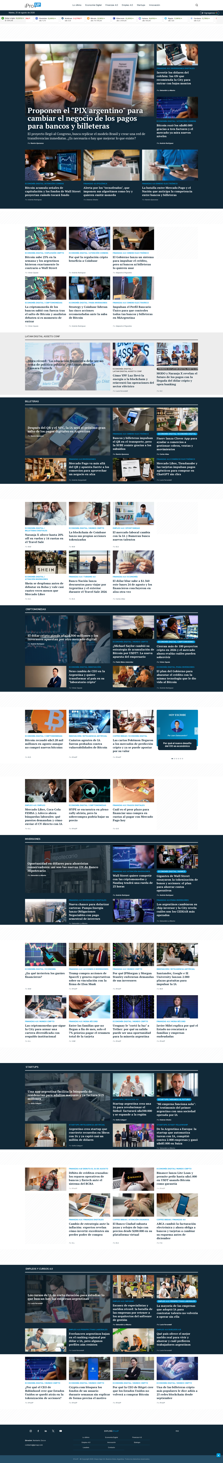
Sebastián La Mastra (167, 90)
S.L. (29, 829)
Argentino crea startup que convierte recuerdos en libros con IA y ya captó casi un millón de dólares (89, 1134)
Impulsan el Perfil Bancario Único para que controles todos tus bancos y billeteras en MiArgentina (133, 312)
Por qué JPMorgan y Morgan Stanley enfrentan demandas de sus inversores (133, 976)
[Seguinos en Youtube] (60, 1431)
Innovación (154, 5)
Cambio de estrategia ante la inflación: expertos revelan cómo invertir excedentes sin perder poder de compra (89, 1229)
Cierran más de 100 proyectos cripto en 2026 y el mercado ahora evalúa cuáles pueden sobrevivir (177, 651)
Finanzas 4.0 (111, 5)
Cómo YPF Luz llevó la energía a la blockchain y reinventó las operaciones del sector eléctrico (133, 381)
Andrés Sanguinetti (79, 480)
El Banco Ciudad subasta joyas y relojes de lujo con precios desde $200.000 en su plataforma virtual (132, 1229)
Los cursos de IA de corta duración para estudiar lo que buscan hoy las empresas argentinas (66, 1297)
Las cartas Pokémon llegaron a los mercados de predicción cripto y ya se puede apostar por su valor (133, 745)
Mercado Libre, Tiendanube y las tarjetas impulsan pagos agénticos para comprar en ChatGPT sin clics (177, 468)
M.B (29, 547)
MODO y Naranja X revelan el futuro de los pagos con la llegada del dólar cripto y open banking (177, 378)
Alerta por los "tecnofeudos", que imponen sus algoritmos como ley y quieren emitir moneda (108, 191)
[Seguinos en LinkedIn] (46, 1431)
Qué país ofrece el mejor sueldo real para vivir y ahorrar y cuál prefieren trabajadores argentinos (173, 1339)
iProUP (74, 757)
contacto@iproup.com (34, 1445)
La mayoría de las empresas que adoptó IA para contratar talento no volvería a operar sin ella (177, 1311)
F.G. (161, 1243)
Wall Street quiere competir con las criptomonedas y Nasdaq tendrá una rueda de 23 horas (133, 881)
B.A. (117, 547)
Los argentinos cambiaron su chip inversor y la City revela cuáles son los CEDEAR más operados (177, 909)
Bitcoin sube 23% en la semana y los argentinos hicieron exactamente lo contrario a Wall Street (42, 262)
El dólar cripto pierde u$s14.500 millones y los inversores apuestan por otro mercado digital (63, 637)
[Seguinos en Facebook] (38, 1431)
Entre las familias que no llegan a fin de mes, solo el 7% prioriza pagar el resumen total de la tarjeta (89, 1031)
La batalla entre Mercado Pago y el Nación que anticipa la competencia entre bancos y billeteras (167, 191)
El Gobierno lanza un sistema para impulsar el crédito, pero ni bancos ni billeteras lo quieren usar (133, 262)
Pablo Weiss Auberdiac (124, 662)
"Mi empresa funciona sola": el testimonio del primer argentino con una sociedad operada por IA (176, 1109)
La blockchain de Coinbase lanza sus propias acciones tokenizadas (87, 535)
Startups (141, 5)
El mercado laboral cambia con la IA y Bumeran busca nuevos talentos (131, 535)
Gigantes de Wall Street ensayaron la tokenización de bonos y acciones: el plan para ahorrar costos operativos (177, 883)
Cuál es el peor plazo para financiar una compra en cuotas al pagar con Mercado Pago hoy (133, 814)
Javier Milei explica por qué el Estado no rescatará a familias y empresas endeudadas (177, 1031)
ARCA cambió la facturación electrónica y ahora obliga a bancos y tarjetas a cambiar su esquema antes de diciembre (176, 1231)
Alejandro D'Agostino (124, 273)
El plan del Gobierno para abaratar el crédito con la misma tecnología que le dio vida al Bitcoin (176, 676)
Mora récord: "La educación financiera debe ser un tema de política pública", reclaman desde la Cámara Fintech (65, 364)
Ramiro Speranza (37, 143)
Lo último (76, 5)
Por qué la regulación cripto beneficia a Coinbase (88, 259)
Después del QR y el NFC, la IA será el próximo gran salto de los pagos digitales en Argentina (66, 429)
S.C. (161, 391)
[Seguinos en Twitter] (53, 1431)
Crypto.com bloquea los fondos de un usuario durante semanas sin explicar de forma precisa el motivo (89, 1392)
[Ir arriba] (218, 1455)
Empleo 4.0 (127, 5)
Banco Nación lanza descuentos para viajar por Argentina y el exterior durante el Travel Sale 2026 (88, 586)
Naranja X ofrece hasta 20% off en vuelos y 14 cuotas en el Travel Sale (44, 538)
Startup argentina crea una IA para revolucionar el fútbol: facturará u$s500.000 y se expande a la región (132, 1109)
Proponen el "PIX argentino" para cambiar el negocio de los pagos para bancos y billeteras (85, 118)
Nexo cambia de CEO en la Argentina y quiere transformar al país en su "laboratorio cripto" (87, 676)
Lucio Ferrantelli (36, 373)
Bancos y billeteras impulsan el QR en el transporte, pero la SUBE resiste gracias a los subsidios (133, 443)
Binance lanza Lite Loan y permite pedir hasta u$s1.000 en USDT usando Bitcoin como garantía (177, 1178)
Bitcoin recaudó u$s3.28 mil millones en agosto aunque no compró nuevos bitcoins (44, 743)
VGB (73, 1041)
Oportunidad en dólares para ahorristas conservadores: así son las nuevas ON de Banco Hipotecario (63, 867)
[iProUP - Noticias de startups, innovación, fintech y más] (32, 5)
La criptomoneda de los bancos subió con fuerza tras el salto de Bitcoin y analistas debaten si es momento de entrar (45, 314)
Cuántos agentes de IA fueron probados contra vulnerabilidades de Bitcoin (88, 743)
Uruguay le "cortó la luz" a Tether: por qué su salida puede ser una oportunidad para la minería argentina (132, 1031)
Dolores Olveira (92, 200)
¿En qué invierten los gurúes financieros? (45, 975)
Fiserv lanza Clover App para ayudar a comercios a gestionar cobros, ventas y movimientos (177, 443)
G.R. (117, 829)
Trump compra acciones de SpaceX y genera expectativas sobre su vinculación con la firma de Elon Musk (89, 978)
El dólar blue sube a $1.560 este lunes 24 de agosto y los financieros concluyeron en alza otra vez (132, 586)
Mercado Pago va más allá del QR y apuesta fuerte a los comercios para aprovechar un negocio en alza (89, 468)
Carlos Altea (164, 454)
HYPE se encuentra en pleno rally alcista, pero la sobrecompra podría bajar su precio (89, 814)
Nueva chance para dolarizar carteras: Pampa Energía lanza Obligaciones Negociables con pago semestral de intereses (89, 911)
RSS (177, 1431)
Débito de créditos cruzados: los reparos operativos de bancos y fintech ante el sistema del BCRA (88, 1178)
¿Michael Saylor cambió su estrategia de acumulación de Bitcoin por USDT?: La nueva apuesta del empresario (133, 651)
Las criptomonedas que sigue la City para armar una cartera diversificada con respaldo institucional (45, 1031)
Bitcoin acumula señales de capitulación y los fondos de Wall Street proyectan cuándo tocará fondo (53, 191)
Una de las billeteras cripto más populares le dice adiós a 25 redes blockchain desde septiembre (177, 1392)
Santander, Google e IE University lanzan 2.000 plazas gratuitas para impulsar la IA (173, 978)
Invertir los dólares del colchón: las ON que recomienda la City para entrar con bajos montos (174, 78)
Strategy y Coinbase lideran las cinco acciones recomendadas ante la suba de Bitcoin (88, 312)
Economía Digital (93, 5)
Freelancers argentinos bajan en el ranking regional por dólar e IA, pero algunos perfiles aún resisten (89, 1339)
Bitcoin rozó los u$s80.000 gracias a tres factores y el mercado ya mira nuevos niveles (175, 130)
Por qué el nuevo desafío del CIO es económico (177, 744)
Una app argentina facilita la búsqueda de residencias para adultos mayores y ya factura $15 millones (66, 1095)
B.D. (29, 757)
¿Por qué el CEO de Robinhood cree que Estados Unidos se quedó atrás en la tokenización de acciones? (44, 1392)
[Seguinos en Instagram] (31, 1431)
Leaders (86, 1447)
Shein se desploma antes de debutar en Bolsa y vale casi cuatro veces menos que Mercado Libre (44, 588)
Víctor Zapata (33, 273)
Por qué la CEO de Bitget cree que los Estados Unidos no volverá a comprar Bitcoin (133, 1390)
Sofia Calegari (36, 1103)
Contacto (111, 1447)
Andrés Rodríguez (166, 143)
